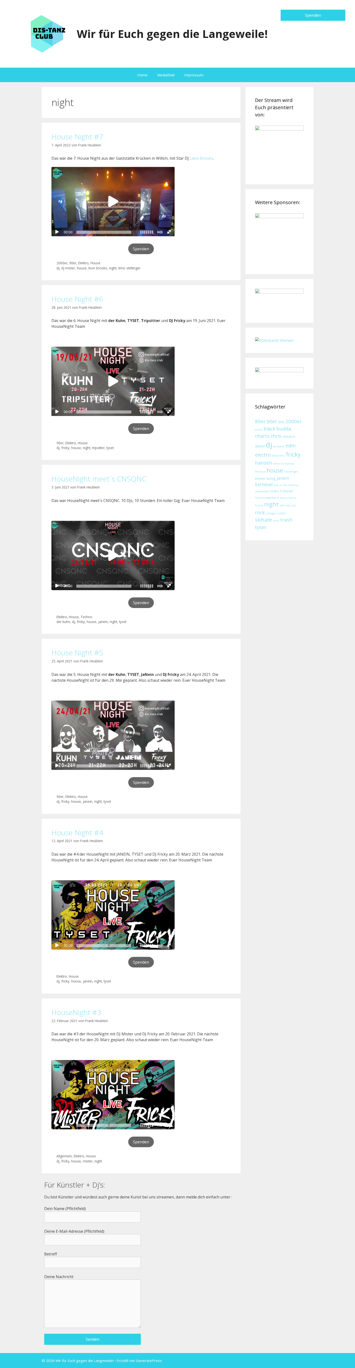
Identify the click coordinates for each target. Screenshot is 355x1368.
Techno (86, 617)
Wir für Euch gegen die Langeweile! (172, 33)
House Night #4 (77, 833)
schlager (271, 513)
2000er (62, 263)
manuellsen (262, 491)
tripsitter (98, 447)
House (95, 263)
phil (282, 505)
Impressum (193, 74)
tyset (110, 447)
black (269, 428)
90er (72, 263)
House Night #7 (77, 137)
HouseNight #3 (76, 1012)
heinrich (278, 463)
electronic (278, 455)
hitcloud (260, 471)
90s (281, 421)
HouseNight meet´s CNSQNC (98, 479)
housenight (291, 471)
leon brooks (97, 268)
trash (286, 519)
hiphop (289, 463)
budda (283, 428)
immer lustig (265, 478)
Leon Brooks (201, 158)
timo (276, 520)
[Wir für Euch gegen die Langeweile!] (47, 33)
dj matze (278, 446)
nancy (283, 497)
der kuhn (63, 621)
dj (58, 268)
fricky (65, 447)
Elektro (83, 263)
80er (260, 421)
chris (276, 435)
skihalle (263, 519)
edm (290, 445)
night (112, 268)
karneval (264, 484)
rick (293, 505)
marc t (276, 490)
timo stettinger (129, 268)
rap (287, 505)
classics (289, 436)
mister (87, 1161)
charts (262, 435)
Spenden (313, 15)
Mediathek (166, 74)
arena (259, 429)
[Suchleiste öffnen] (215, 75)
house (81, 268)
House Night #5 (77, 653)
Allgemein (64, 1156)
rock (260, 512)
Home (142, 74)
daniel (260, 446)
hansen (263, 462)
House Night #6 (77, 299)
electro (263, 454)
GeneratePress (149, 1360)
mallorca (293, 485)
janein (103, 621)
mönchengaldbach (267, 497)
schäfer (282, 513)
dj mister (68, 268)
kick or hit (280, 485)
